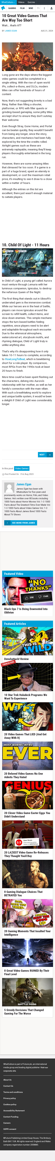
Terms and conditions (13, 1092)
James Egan (11, 30)
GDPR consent (9, 1129)
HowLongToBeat (15, 359)
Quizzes (31, 2)
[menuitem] (8, 2)
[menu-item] (12, 8)
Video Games (21, 468)
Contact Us (8, 1086)
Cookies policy (9, 1104)
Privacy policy (9, 1098)
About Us (7, 1080)
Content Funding (10, 1117)
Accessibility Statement (14, 1110)
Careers (6, 1123)
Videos (21, 2)
